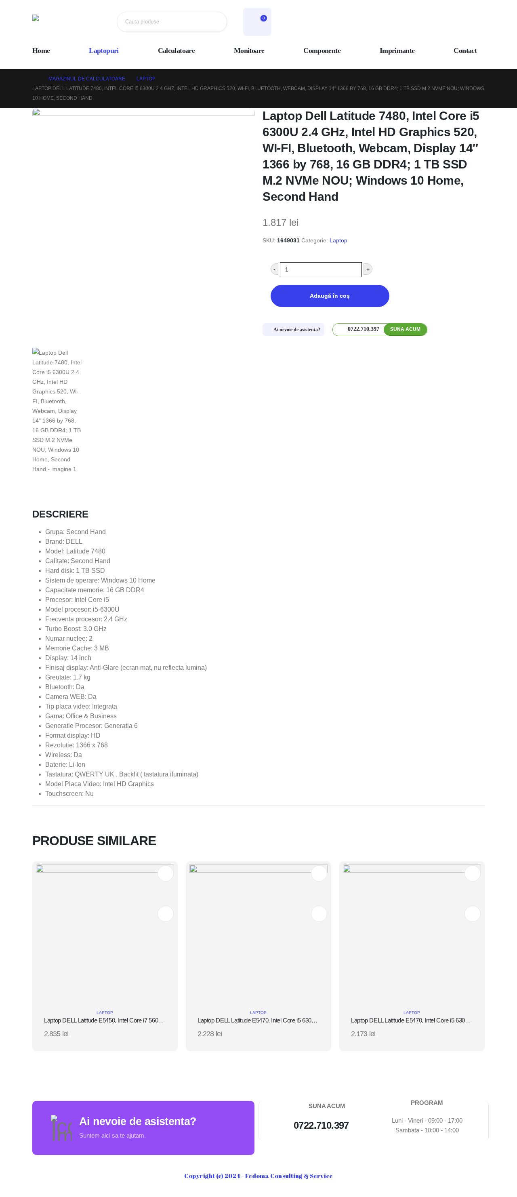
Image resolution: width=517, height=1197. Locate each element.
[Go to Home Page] (34, 79)
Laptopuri (103, 50)
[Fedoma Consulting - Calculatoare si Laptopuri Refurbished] (58, 22)
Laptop (338, 240)
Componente (321, 50)
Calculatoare (176, 50)
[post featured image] (105, 933)
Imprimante (397, 50)
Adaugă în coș (330, 295)
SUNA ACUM (405, 329)
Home (41, 50)
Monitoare (249, 50)
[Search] (214, 22)
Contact (465, 50)
